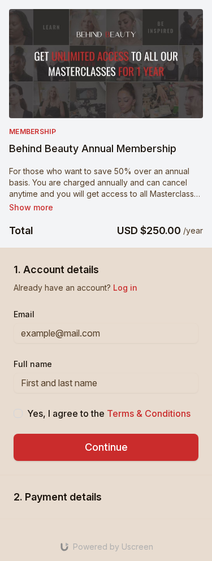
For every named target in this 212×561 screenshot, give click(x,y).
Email (24, 314)
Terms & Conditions (149, 413)
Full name (33, 364)
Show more (31, 207)
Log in (125, 287)
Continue (106, 447)
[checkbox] (18, 413)
